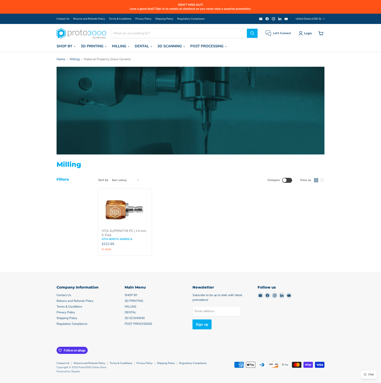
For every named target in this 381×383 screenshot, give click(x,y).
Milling (75, 59)
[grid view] (316, 180)
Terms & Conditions (120, 18)
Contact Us (63, 18)
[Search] (252, 33)
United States (308, 19)
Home (61, 59)
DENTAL (142, 46)
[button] (306, 33)
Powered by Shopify (68, 371)
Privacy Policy (143, 18)
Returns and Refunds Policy (89, 18)
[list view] (321, 180)
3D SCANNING (170, 46)
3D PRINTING (92, 46)
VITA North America (117, 239)
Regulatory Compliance (191, 18)
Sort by (103, 180)
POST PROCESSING (207, 46)
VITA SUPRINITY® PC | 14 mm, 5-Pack (124, 233)
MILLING (119, 46)
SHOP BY (65, 46)
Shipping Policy (164, 18)
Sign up (202, 324)
